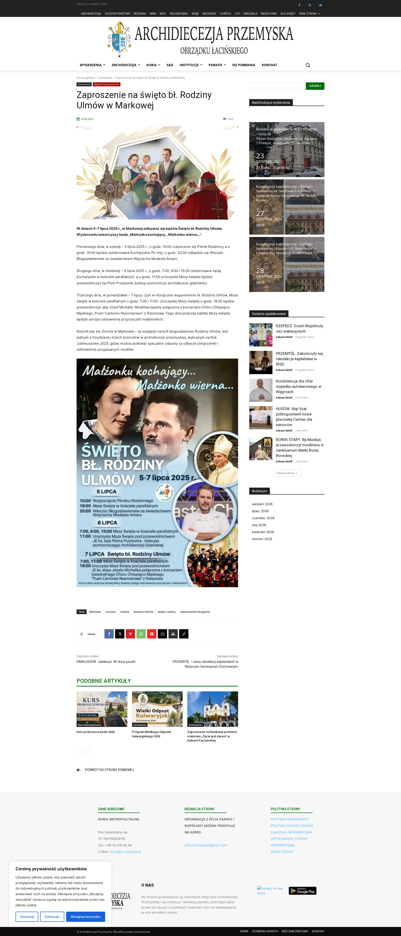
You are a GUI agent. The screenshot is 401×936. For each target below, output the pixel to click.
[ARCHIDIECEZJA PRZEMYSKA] (200, 39)
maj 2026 (259, 525)
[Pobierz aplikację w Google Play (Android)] (303, 890)
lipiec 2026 (260, 511)
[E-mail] (162, 633)
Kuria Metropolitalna (89, 724)
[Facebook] (299, 5)
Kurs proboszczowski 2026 (96, 732)
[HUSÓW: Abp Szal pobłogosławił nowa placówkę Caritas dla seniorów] (260, 417)
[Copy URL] (183, 633)
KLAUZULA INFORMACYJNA (291, 832)
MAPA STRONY (282, 851)
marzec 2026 (262, 539)
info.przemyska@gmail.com (205, 845)
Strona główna (86, 78)
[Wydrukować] (173, 633)
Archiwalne (105, 78)
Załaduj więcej (285, 473)
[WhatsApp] (141, 633)
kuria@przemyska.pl (125, 851)
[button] (307, 65)
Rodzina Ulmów (143, 611)
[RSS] (310, 5)
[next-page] (87, 752)
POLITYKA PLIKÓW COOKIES (292, 825)
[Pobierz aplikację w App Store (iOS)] (271, 891)
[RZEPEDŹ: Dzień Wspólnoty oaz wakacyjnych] (260, 335)
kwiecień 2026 (263, 532)
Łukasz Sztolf (284, 337)
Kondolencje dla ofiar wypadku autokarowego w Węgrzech (298, 386)
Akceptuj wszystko (85, 917)
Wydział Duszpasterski (106, 84)
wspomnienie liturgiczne (195, 611)
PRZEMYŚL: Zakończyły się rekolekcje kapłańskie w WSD (299, 358)
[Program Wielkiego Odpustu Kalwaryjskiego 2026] (157, 709)
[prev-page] (79, 752)
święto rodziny (167, 611)
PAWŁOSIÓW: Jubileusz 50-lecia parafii (106, 662)
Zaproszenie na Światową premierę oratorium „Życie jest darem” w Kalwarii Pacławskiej (212, 736)
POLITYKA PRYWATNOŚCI (290, 819)
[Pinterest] (130, 633)
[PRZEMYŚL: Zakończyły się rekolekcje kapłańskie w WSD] (260, 362)
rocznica (110, 611)
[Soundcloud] (320, 5)
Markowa (95, 611)
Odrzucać (52, 917)
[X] (119, 633)
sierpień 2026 (262, 504)
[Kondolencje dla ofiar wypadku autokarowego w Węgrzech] (260, 390)
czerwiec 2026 (263, 518)
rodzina (124, 611)
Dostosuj (27, 917)
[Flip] (151, 633)
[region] (60, 894)
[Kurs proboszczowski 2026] (102, 709)
